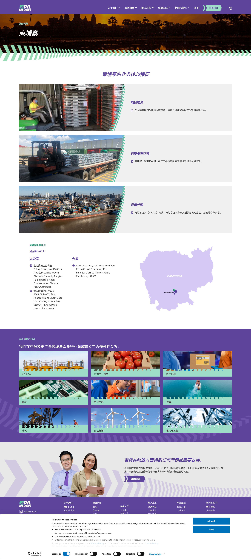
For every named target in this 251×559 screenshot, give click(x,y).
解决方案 (146, 7)
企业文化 (181, 506)
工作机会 (181, 510)
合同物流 (152, 510)
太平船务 (210, 510)
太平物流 (210, 506)
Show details (155, 553)
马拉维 (123, 509)
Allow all (211, 521)
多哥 (196, 7)
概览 (95, 506)
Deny (211, 529)
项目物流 (152, 514)
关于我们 (112, 7)
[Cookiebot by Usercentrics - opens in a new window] (34, 554)
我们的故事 (69, 506)
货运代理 (152, 506)
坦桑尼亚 (124, 506)
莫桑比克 (124, 513)
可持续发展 (69, 510)
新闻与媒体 (181, 7)
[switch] (93, 554)
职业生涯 (163, 7)
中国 (95, 514)
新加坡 (96, 510)
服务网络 (129, 7)
